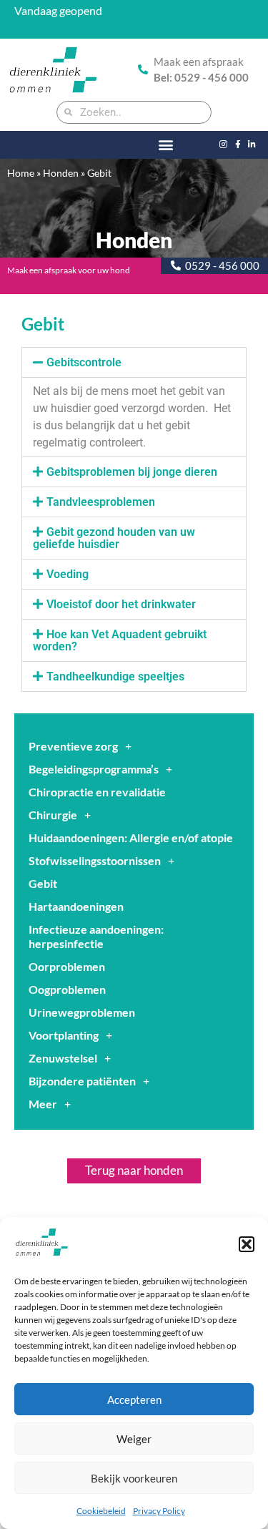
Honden (61, 173)
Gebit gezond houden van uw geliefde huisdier (114, 538)
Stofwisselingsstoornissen (95, 860)
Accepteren (134, 1399)
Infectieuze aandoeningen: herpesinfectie (96, 936)
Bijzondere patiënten (82, 1081)
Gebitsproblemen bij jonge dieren (131, 472)
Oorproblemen (67, 966)
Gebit (43, 883)
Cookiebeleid (101, 1510)
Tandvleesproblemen (100, 502)
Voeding (67, 574)
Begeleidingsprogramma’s (94, 769)
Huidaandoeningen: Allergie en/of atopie (131, 837)
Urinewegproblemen (82, 1012)
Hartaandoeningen (76, 906)
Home (20, 173)
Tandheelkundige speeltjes (115, 676)
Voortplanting (64, 1035)
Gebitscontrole (83, 362)
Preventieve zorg (73, 746)
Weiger (134, 1438)
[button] (246, 1244)
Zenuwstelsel (63, 1058)
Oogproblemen (67, 989)
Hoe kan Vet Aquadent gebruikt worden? (120, 640)
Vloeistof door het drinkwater (121, 604)
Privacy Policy (159, 1510)
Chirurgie (53, 814)
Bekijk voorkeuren (134, 1478)
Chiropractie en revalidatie (97, 791)
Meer (43, 1103)
